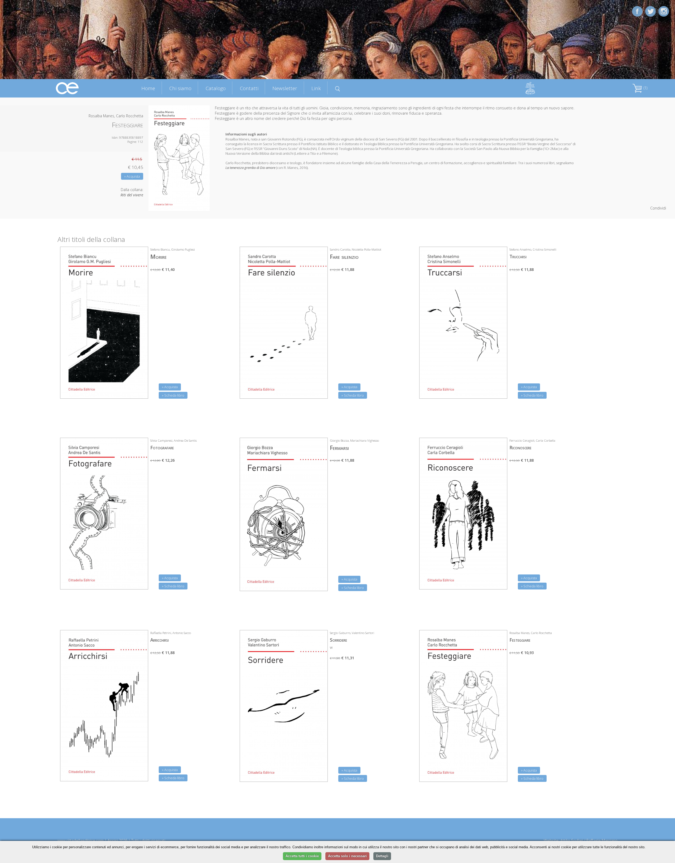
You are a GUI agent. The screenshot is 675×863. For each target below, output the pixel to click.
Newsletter (284, 88)
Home (148, 88)
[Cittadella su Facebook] (637, 10)
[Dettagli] (140, 391)
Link (316, 88)
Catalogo (216, 88)
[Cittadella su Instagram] (664, 10)
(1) (645, 87)
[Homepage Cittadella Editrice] (67, 87)
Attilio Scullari (571, 840)
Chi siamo (180, 88)
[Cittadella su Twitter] (650, 10)
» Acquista (132, 176)
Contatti (249, 88)
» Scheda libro (173, 395)
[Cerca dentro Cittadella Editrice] (337, 88)
